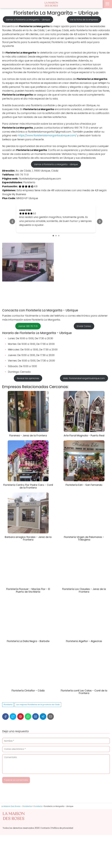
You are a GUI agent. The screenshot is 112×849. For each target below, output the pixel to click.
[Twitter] (13, 716)
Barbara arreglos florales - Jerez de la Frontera (28, 538)
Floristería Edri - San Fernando (84, 485)
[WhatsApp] (28, 716)
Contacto (45, 828)
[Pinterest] (20, 716)
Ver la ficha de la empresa (84, 19)
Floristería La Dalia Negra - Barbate (28, 641)
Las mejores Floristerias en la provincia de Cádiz (38, 704)
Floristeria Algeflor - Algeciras (84, 641)
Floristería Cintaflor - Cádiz (28, 690)
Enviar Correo (84, 326)
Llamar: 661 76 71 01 (28, 326)
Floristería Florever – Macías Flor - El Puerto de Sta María (28, 590)
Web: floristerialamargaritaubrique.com (84, 378)
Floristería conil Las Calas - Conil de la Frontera (84, 692)
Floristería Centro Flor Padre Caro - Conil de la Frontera (28, 486)
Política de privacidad (62, 828)
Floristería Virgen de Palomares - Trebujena (84, 538)
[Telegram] (43, 716)
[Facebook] (5, 716)
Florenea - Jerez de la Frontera (28, 435)
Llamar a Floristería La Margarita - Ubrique (56, 164)
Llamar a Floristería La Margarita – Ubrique (28, 19)
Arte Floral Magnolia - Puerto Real (84, 435)
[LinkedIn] (35, 716)
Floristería (8, 704)
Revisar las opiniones (28, 378)
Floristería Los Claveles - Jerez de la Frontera (84, 590)
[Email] (50, 716)
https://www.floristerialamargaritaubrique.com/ (47, 135)
